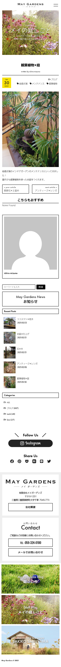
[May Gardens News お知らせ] (6, 288)
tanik (9, 414)
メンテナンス (38, 83)
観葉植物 (53, 83)
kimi (8, 419)
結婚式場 (23, 83)
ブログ (54, 79)
